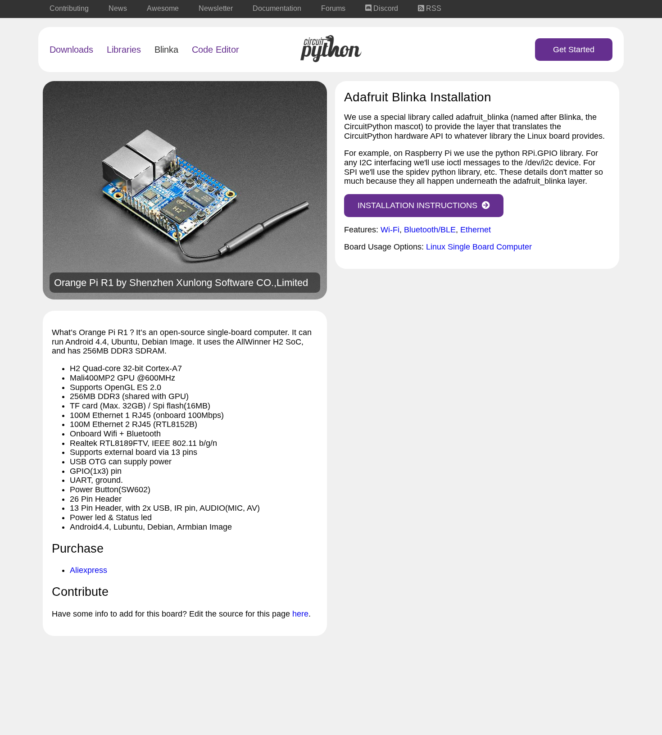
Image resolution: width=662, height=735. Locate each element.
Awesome (163, 8)
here (300, 613)
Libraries (124, 49)
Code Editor (215, 49)
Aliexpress (88, 570)
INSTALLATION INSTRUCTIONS (417, 205)
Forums (333, 8)
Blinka (166, 49)
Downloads (71, 49)
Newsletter (216, 8)
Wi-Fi (390, 229)
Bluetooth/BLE (430, 229)
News (118, 8)
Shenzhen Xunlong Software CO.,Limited (218, 282)
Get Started (573, 49)
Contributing (69, 8)
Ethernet (475, 229)
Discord (385, 8)
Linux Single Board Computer (479, 246)
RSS (432, 8)
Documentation (277, 8)
